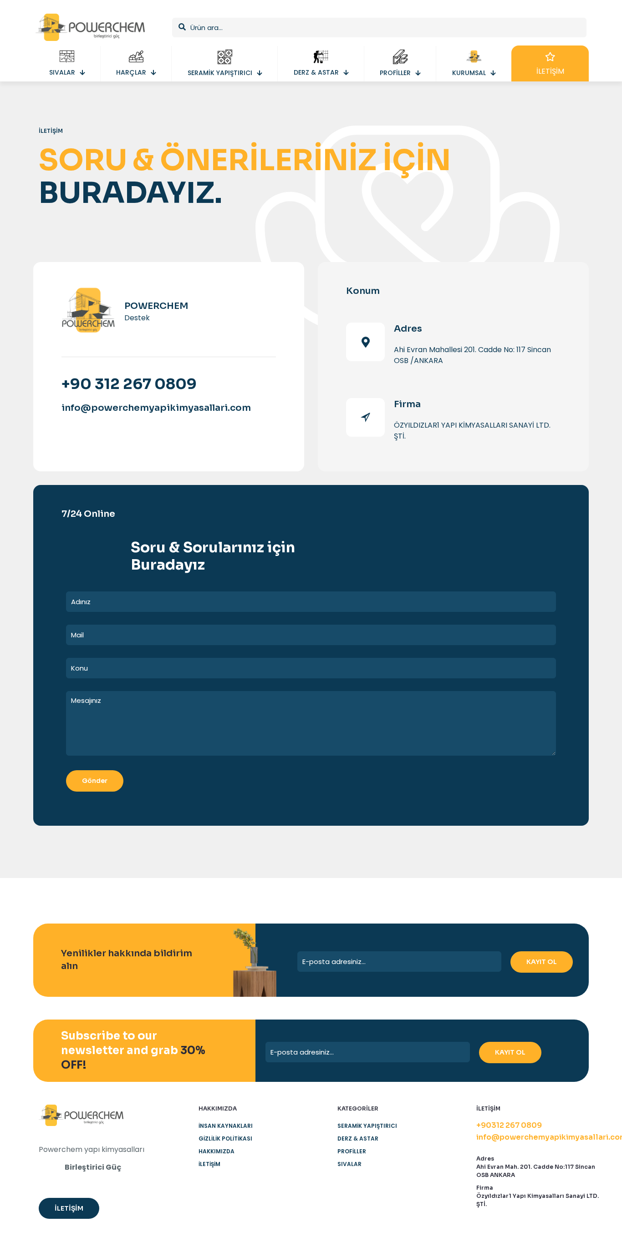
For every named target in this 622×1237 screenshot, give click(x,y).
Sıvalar (349, 1164)
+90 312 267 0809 (129, 384)
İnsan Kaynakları (226, 1126)
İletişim (209, 1164)
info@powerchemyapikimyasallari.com (156, 408)
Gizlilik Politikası (225, 1138)
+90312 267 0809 (509, 1125)
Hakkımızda (217, 1151)
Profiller (351, 1151)
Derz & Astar (357, 1138)
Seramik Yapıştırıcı (367, 1126)
